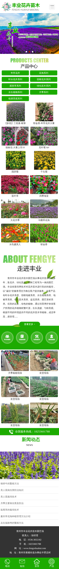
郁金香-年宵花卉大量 (44, 123)
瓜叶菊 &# (44, 147)
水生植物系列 (15, 92)
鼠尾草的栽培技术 (10, 510)
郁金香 (44, 244)
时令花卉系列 (15, 79)
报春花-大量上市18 (15, 147)
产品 (51, 566)
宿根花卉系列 (44, 79)
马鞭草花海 (44, 220)
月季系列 (43, 92)
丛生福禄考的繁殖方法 (12, 523)
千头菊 (44, 171)
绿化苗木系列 (44, 86)
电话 (7, 566)
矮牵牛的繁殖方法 (10, 483)
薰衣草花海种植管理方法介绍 (15, 516)
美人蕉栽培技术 (9, 496)
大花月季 (15, 220)
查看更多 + (29, 324)
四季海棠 (44, 196)
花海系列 (43, 73)
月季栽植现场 (15, 373)
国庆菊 (15, 171)
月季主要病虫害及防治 (12, 503)
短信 (22, 566)
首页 (37, 566)
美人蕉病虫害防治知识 (12, 490)
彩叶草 (15, 196)
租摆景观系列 (15, 98)
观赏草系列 (15, 86)
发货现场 (44, 373)
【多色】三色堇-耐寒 (15, 123)
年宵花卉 (15, 73)
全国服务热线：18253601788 (32, 431)
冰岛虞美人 (15, 244)
